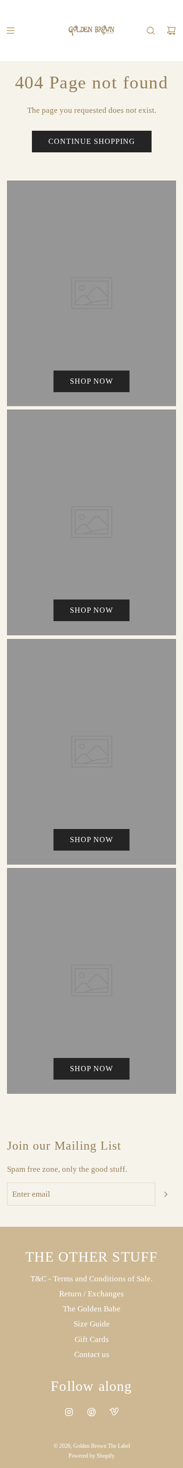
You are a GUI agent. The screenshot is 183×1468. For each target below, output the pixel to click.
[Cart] (171, 30)
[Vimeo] (114, 1412)
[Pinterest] (91, 1412)
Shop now (91, 381)
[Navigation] (10, 30)
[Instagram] (69, 1412)
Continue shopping (91, 141)
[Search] (150, 30)
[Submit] (165, 1194)
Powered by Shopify (91, 1455)
